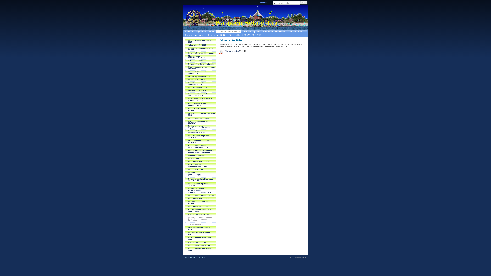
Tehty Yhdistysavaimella (297, 257)
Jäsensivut (263, 3)
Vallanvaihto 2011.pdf (232, 51)
